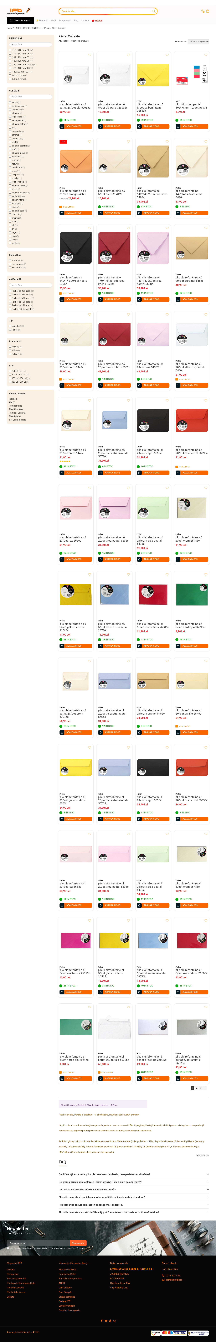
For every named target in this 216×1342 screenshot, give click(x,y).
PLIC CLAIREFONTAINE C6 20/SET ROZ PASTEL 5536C (113, 539)
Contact (85, 20)
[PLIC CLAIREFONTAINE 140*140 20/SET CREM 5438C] (192, 161)
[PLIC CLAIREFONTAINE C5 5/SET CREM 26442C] (114, 161)
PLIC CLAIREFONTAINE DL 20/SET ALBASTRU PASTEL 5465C (112, 714)
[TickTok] (110, 1321)
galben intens (18, 200)
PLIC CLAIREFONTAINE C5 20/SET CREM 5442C (73, 365)
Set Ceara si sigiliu (17, 420)
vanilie (15, 102)
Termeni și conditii (16, 1278)
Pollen (14, 354)
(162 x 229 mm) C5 (20, 57)
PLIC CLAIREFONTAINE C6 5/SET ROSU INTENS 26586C (153, 625)
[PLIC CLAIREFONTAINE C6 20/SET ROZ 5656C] (76, 508)
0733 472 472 (172, 1275)
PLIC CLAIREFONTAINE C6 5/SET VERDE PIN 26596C (190, 625)
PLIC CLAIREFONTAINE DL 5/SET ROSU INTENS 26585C (192, 971)
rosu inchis (17, 138)
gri (13, 229)
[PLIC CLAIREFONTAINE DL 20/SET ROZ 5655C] (76, 854)
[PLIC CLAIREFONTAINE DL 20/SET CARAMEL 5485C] (153, 681)
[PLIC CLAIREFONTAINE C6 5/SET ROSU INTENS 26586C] (153, 594)
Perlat (14, 330)
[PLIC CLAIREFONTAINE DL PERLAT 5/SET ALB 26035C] (153, 1027)
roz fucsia (16, 131)
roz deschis (17, 117)
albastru (15, 113)
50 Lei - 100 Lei (18, 374)
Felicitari (13, 399)
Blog (75, 20)
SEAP (53, 20)
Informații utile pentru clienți (73, 1263)
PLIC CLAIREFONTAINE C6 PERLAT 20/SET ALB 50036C (75, 106)
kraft (14, 149)
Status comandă (67, 1296)
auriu (14, 221)
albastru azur (18, 211)
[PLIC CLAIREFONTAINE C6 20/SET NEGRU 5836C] (153, 420)
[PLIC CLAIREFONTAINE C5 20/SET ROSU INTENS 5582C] (114, 334)
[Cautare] (154, 11)
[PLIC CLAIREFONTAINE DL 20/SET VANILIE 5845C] (192, 681)
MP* (14, 350)
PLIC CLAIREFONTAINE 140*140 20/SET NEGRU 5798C (73, 281)
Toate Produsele (22, 20)
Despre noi (65, 20)
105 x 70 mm (18, 79)
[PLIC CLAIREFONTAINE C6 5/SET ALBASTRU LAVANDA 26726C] (114, 594)
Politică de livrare (16, 1292)
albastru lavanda (19, 193)
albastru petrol (18, 124)
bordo (14, 189)
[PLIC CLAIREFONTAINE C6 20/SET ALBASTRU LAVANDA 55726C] (114, 420)
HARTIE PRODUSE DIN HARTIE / (29, 28)
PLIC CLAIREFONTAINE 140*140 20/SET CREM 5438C (189, 194)
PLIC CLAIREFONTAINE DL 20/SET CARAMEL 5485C (151, 712)
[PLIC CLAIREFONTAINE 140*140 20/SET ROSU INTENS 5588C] (114, 248)
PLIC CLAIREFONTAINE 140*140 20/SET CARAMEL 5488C (152, 194)
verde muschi (18, 106)
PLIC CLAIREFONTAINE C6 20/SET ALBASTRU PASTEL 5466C (190, 367)
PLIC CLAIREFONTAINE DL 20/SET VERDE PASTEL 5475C (150, 887)
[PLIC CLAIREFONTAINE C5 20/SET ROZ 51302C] (153, 334)
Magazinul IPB (14, 1263)
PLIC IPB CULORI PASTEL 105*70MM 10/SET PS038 (191, 106)
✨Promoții (41, 20)
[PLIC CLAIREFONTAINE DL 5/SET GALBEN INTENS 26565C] (114, 940)
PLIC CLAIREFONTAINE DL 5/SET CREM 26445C (188, 885)
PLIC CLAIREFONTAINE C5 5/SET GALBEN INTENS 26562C (150, 108)
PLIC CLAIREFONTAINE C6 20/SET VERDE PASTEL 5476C (150, 541)
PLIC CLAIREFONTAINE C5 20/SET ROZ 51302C (150, 365)
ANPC (62, 1283)
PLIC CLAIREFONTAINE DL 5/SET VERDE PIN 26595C (74, 1058)
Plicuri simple (15, 416)
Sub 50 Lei (16, 371)
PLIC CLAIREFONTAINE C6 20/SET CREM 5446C (73, 451)
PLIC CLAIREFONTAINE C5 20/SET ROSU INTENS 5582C (114, 365)
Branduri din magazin (69, 1310)
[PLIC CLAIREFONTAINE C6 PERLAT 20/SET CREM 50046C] (76, 681)
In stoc (15, 260)
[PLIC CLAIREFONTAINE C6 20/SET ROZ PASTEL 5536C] (114, 508)
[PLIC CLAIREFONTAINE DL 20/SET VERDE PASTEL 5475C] (153, 854)
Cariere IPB (64, 1301)
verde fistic (17, 196)
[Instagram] (114, 1321)
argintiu (15, 218)
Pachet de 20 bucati (21, 291)
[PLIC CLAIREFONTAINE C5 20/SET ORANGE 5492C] (76, 161)
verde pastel (17, 120)
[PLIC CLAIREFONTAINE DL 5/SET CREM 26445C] (192, 854)
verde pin (16, 203)
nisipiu (15, 207)
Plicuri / (48, 28)
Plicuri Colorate (16, 409)
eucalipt (15, 178)
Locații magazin (67, 1305)
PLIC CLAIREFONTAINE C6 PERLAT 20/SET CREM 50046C (73, 714)
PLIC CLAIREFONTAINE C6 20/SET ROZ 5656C (73, 539)
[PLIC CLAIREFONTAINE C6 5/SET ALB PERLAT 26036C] (114, 75)
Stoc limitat (17, 267)
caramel (15, 135)
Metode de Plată (67, 1269)
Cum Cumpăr (65, 1292)
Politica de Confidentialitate (76, 1248)
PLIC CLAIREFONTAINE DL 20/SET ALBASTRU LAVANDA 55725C (113, 800)
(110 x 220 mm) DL (20, 50)
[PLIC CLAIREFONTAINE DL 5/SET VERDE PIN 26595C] (76, 1027)
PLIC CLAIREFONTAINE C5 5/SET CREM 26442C (111, 192)
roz (13, 239)
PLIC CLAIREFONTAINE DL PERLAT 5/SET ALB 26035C (151, 1058)
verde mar (16, 156)
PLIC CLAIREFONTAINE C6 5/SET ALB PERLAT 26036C (113, 106)
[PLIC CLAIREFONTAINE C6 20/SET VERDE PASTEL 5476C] (153, 508)
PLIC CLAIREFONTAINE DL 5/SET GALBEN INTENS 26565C (111, 973)
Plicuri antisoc (15, 406)
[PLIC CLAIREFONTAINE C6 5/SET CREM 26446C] (192, 508)
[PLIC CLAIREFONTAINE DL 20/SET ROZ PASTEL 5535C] (114, 854)
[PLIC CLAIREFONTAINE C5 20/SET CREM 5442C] (76, 334)
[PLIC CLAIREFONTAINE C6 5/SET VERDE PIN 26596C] (192, 594)
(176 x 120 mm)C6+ (21, 68)
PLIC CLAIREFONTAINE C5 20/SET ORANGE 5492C (73, 192)
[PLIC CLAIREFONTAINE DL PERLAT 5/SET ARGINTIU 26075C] (192, 1027)
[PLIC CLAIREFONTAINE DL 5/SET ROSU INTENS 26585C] (192, 940)
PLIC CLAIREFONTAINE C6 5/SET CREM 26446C (189, 539)
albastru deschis (19, 146)
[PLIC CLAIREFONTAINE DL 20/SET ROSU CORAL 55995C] (192, 767)
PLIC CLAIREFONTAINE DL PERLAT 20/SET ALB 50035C (113, 1058)
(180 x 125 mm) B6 (20, 61)
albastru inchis (18, 153)
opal (14, 142)
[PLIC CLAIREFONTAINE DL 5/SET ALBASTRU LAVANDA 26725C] (153, 940)
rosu (14, 236)
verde (14, 243)
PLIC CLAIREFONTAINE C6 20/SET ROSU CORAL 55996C (192, 451)
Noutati (98, 20)
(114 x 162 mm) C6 (20, 54)
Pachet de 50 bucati (21, 298)
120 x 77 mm (18, 75)
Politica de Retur (67, 1274)
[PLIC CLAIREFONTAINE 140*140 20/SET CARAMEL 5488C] (153, 161)
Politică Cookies (15, 1287)
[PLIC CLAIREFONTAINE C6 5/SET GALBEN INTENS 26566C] (76, 594)
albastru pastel (19, 185)
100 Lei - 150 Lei (19, 378)
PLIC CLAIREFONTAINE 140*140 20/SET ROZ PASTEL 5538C (149, 281)
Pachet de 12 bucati (21, 305)
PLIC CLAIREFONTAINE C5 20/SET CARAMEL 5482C (190, 279)
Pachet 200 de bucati (21, 309)
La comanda (17, 264)
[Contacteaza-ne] (203, 11)
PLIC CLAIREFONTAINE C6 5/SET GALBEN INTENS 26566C (73, 627)
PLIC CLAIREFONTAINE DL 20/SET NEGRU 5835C (150, 798)
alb (13, 225)
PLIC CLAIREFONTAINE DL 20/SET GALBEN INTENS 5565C (73, 800)
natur (14, 164)
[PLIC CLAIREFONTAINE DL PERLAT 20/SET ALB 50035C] (114, 1027)
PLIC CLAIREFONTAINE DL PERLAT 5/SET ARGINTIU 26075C (188, 1060)
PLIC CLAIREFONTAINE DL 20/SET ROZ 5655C (72, 885)
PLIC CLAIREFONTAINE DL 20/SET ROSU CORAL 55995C (192, 798)
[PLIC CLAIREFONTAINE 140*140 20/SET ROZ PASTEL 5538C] (153, 248)
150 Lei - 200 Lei (19, 382)
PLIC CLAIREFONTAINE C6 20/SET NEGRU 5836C (150, 451)
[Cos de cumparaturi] (207, 11)
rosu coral (16, 109)
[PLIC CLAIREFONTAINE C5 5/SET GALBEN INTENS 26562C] (153, 75)
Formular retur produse (70, 1278)
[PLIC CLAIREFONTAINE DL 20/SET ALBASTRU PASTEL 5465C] (114, 681)
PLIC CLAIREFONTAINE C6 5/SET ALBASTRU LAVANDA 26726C (112, 627)
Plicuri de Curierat (17, 413)
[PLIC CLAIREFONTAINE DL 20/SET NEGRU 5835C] (153, 767)
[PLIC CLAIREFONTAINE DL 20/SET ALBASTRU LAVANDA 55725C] (114, 767)
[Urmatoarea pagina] (205, 1088)
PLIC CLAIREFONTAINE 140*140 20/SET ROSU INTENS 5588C (111, 281)
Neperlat (16, 326)
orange (15, 160)
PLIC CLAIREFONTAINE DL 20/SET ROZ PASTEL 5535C (113, 885)
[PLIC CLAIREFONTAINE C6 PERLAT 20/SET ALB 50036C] (76, 75)
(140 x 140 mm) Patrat (22, 64)
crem (14, 171)
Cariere (10, 1296)
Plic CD (12, 402)
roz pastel (16, 174)
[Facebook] (102, 1321)
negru (14, 232)
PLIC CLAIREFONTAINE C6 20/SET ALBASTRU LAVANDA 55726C (113, 453)
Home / (10, 28)
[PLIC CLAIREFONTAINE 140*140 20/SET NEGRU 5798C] (76, 248)
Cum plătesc (65, 1287)
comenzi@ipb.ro (173, 1279)
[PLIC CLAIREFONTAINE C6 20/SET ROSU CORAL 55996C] (192, 420)
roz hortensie (18, 182)
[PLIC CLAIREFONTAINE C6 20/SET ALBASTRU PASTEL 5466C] (192, 334)
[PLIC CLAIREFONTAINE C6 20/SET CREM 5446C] (76, 420)
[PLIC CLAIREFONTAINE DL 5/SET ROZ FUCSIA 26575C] (76, 940)
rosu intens (17, 167)
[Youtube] (106, 1321)
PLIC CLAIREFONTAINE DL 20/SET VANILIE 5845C (188, 712)
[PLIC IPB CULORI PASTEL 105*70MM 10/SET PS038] (192, 75)
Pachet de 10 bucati (21, 302)
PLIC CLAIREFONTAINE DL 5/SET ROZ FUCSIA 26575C (75, 971)
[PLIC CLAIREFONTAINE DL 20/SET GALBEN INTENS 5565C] (76, 767)
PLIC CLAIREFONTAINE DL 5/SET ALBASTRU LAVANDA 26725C (151, 973)
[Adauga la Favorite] (89, 55)
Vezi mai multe (203, 1155)
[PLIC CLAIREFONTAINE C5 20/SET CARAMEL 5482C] (192, 248)
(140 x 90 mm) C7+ (20, 72)
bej (13, 127)
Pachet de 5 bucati (20, 294)
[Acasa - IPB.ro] (21, 11)
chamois (16, 214)
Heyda (15, 347)
